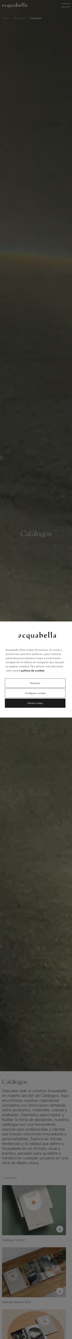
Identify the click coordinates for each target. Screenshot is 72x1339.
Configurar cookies (35, 693)
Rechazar (35, 683)
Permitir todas (35, 703)
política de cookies (32, 670)
